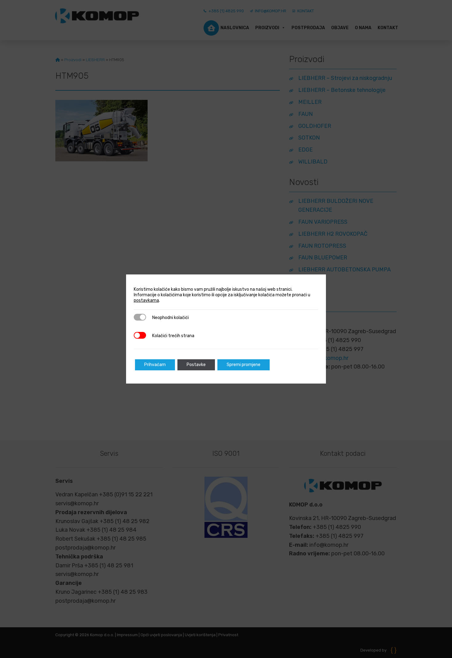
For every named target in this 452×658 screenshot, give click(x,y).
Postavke (196, 364)
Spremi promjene (243, 364)
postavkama (146, 300)
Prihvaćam (155, 364)
